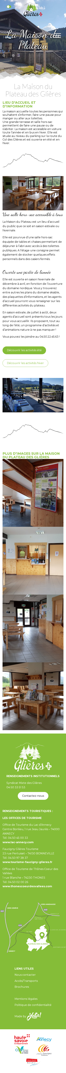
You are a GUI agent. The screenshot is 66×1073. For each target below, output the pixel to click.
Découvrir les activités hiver (25, 363)
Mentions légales (26, 998)
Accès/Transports (26, 980)
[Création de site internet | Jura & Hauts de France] (34, 1016)
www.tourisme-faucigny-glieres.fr (27, 862)
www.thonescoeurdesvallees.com (27, 886)
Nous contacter (25, 974)
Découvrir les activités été (24, 350)
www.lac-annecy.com (18, 842)
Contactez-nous (33, 795)
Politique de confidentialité (33, 1005)
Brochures (22, 986)
